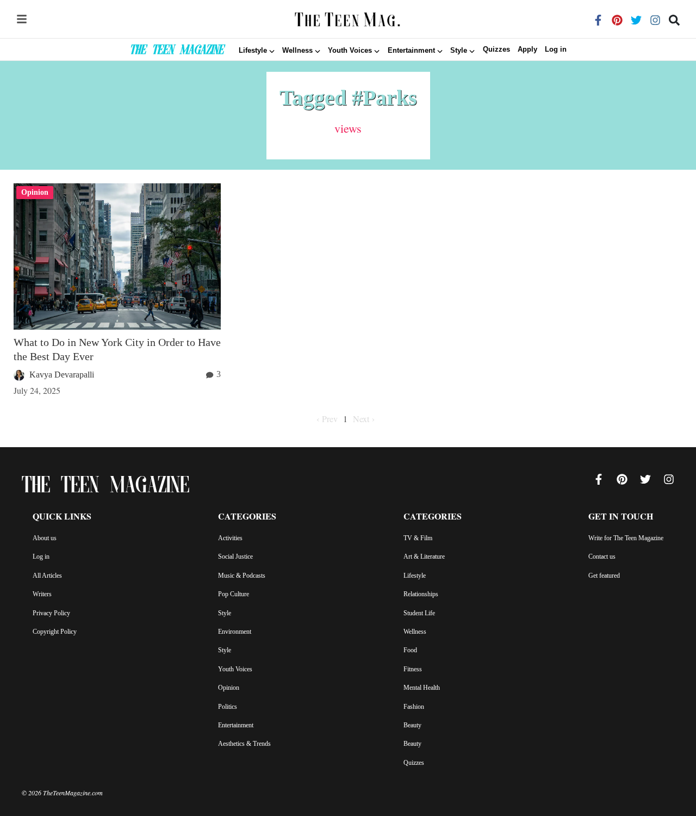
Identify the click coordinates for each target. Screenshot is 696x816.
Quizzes (496, 49)
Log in (556, 49)
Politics (227, 706)
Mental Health (421, 687)
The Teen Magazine (176, 51)
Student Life (419, 613)
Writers (42, 594)
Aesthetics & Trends (244, 743)
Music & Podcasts (241, 575)
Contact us (602, 556)
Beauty (412, 725)
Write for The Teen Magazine (625, 538)
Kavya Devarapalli (61, 374)
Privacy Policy (51, 613)
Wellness (414, 631)
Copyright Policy (55, 631)
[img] (21, 19)
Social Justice (235, 556)
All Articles (47, 575)
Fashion (413, 706)
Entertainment (235, 725)
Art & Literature (424, 556)
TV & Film (417, 538)
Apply (527, 49)
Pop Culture (233, 594)
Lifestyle (414, 575)
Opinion (228, 687)
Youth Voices (235, 669)
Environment (234, 631)
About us (45, 538)
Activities (230, 538)
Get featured (604, 575)
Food (410, 650)
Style (224, 613)
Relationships (420, 594)
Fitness (412, 669)
